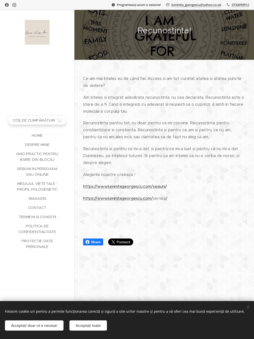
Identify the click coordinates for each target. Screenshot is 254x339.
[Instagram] (14, 5)
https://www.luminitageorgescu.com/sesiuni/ (125, 186)
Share (96, 242)
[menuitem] (37, 135)
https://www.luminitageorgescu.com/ (118, 198)
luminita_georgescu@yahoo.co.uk (196, 4)
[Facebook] (7, 5)
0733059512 (240, 4)
